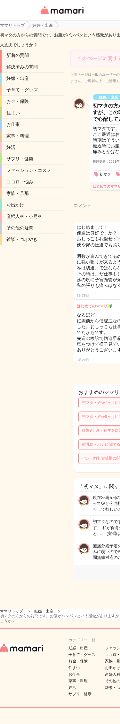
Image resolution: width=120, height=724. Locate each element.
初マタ (105, 174)
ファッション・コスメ (28, 170)
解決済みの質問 (22, 66)
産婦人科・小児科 (24, 216)
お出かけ (15, 204)
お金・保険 (17, 101)
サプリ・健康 (19, 158)
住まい (13, 112)
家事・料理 (17, 135)
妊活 (10, 147)
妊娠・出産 (17, 78)
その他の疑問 (19, 227)
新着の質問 (17, 55)
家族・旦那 (17, 193)
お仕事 (13, 124)
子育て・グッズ (22, 89)
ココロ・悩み (19, 181)
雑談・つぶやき (22, 239)
